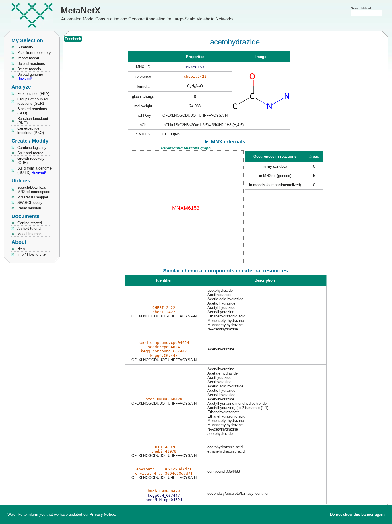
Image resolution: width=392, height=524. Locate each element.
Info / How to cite (31, 254)
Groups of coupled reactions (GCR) (32, 101)
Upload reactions (31, 63)
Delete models (29, 69)
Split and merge (30, 153)
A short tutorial (29, 228)
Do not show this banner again (357, 514)
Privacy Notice (102, 514)
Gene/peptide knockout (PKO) (30, 130)
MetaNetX (80, 10)
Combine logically (31, 147)
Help (21, 249)
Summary (25, 47)
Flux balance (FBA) (33, 93)
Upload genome (30, 76)
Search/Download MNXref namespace (33, 189)
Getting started (29, 223)
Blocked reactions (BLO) (32, 111)
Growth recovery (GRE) (30, 160)
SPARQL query (29, 202)
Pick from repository (34, 52)
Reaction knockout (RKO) (32, 120)
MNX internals (228, 142)
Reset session (29, 208)
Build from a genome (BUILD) (34, 170)
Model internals (29, 234)
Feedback (73, 39)
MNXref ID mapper (32, 197)
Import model (28, 58)
